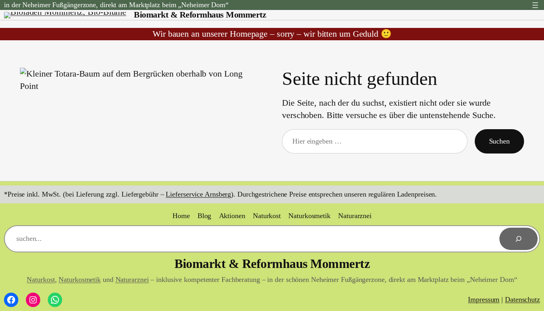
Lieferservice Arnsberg (198, 194)
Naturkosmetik (80, 279)
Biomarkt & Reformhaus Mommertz (200, 15)
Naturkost (41, 279)
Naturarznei (132, 279)
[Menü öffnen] (535, 5)
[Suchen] (518, 239)
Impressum (483, 299)
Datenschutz (522, 299)
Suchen (499, 141)
